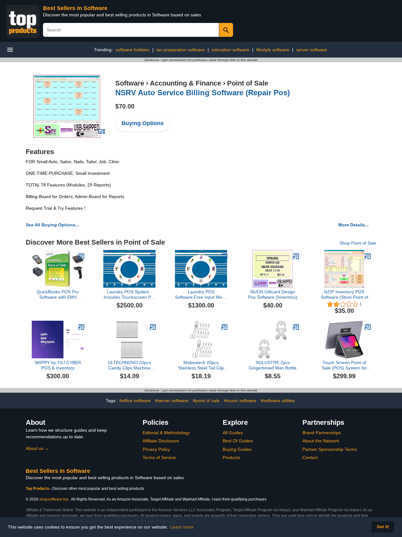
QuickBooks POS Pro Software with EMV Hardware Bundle (58, 294)
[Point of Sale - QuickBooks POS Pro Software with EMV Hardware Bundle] (81, 256)
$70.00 (124, 106)
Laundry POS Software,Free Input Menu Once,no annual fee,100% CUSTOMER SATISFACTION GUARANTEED (201, 294)
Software (129, 83)
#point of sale (206, 400)
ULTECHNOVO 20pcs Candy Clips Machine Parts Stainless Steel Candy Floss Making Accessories (129, 365)
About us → (37, 448)
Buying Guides (237, 449)
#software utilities (278, 400)
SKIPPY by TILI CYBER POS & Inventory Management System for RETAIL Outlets (57, 365)
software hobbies (132, 49)
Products (231, 457)
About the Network (320, 440)
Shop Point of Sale (358, 243)
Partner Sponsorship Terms (329, 449)
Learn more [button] (181, 526)
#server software (171, 400)
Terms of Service (159, 457)
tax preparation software (180, 49)
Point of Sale (247, 83)
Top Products (38, 488)
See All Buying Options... (52, 224)
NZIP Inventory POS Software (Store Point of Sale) (344, 294)
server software (311, 49)
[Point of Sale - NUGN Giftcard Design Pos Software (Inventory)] (296, 256)
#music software (240, 400)
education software (230, 49)
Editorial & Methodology (166, 432)
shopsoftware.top (53, 499)
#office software (135, 400)
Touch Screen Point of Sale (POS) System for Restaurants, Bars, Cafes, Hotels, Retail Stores (344, 365)
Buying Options (143, 123)
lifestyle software (272, 49)
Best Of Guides (238, 440)
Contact (310, 457)
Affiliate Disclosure (161, 440)
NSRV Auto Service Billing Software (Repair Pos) (202, 92)
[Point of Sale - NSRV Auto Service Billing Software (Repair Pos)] (66, 105)
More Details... (353, 224)
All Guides (233, 432)
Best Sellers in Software (75, 8)
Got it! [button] (383, 527)
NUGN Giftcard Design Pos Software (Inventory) (272, 294)
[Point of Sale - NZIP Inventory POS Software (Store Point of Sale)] (367, 256)
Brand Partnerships (321, 432)
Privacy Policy (156, 449)
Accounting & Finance (185, 83)
